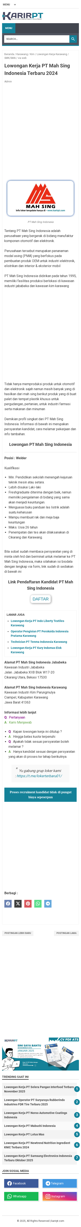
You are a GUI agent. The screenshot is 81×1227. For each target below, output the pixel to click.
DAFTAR (41, 599)
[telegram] (48, 904)
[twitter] (18, 904)
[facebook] (8, 904)
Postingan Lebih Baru (18, 933)
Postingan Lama (66, 933)
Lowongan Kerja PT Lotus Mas (24, 1134)
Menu (8, 28)
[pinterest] (28, 904)
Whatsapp (19, 1196)
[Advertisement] (40, 130)
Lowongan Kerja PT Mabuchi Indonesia (30, 1125)
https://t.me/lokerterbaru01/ (39, 776)
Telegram (57, 1183)
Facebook (19, 1183)
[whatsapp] (38, 904)
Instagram (57, 1196)
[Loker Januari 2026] (22, 16)
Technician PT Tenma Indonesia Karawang (39, 641)
